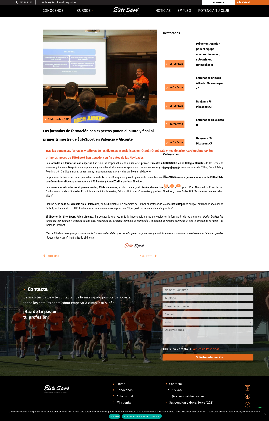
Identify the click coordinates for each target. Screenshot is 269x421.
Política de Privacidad (206, 349)
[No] (265, 414)
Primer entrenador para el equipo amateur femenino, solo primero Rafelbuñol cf (208, 54)
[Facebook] (172, 185)
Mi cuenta (218, 2)
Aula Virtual (243, 2)
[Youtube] (178, 185)
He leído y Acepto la (192, 349)
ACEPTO (114, 416)
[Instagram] (166, 185)
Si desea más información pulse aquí (141, 416)
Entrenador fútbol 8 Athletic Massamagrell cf (210, 83)
